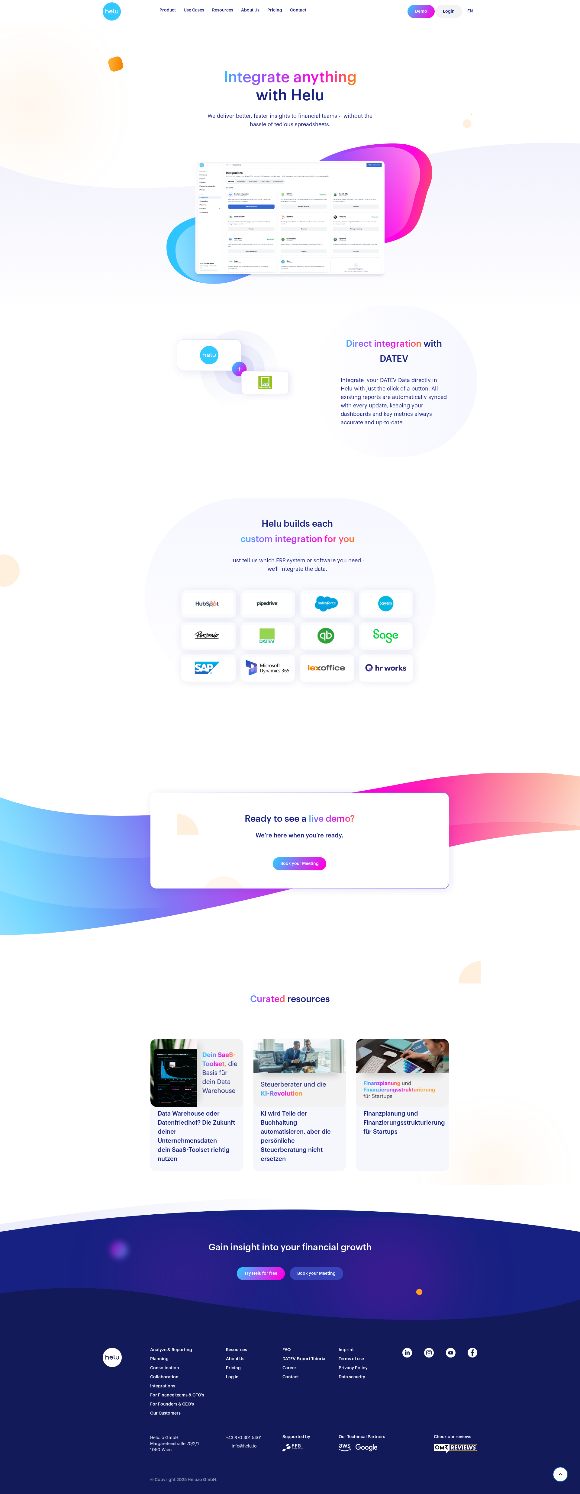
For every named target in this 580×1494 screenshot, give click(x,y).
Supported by (296, 1437)
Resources (236, 1350)
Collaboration (164, 1377)
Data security (352, 1377)
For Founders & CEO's (172, 1404)
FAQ (286, 1350)
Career (289, 1368)
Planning (159, 1359)
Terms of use (351, 1359)
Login (449, 11)
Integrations (162, 1386)
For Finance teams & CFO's (177, 1395)
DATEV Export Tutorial (304, 1359)
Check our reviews (452, 1437)
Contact (290, 1377)
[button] (167, 12)
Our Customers (165, 1413)
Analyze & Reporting (171, 1350)
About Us (235, 1359)
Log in (232, 1377)
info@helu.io (244, 1446)
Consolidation (164, 1368)
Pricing (233, 1368)
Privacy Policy (353, 1368)
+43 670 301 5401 (244, 1438)
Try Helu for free (260, 1273)
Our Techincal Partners (362, 1437)
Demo (421, 11)
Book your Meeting (299, 864)
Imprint (346, 1350)
